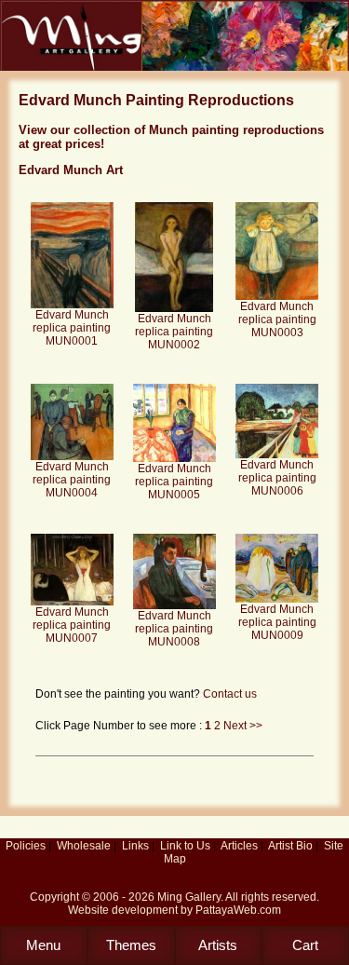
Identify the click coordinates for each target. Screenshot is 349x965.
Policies (26, 845)
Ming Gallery (189, 897)
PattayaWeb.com (238, 910)
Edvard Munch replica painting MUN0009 (277, 622)
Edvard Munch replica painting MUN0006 (277, 477)
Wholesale (84, 845)
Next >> (242, 725)
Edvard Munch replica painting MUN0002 (174, 331)
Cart (305, 945)
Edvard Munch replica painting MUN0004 (72, 479)
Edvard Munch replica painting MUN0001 (72, 327)
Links (135, 845)
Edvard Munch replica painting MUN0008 (174, 628)
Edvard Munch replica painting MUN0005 (174, 481)
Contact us (230, 693)
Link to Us (185, 845)
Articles (239, 845)
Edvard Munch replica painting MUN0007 (72, 625)
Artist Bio (290, 845)
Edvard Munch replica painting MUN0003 (277, 319)
